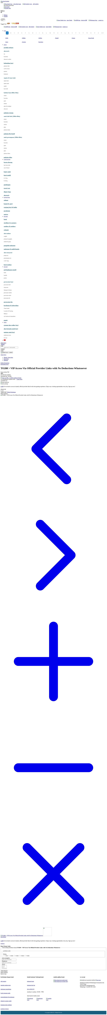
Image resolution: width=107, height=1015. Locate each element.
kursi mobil (7, 175)
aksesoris (6, 109)
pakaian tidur (7, 66)
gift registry (36, 4)
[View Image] (47, 935)
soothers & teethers (10, 226)
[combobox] (9, 347)
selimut (6, 200)
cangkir (5, 236)
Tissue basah (6, 308)
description (3, 937)
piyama (5, 71)
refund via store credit (6, 1001)
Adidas (23, 38)
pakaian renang (8, 113)
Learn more (19, 379)
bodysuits (6, 74)
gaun (5, 100)
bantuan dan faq (31, 985)
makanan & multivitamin (11, 249)
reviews (2, 943)
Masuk (2, 344)
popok (6, 320)
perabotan (7, 211)
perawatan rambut (8, 292)
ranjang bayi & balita (10, 207)
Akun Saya (3, 343)
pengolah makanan (9, 245)
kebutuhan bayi (8, 63)
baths (5, 272)
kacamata (6, 56)
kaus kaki (6, 88)
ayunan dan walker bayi (11, 325)
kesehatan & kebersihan (11, 305)
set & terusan (7, 68)
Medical (5, 313)
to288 (2, 386)
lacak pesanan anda (5, 993)
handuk (5, 275)
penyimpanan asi (7, 258)
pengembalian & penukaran (7, 997)
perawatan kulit (7, 284)
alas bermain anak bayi (11, 329)
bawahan (6, 98)
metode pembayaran (6, 985)
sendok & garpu (7, 241)
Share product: (4, 393)
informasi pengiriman (6, 989)
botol (5, 219)
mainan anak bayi (9, 332)
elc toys (5, 337)
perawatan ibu (8, 302)
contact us (100, 20)
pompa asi (6, 255)
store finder (69, 20)
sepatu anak (6, 83)
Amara (73, 38)
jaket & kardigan (7, 106)
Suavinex (40, 42)
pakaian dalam (7, 129)
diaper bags (7, 192)
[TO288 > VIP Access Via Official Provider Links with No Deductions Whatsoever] (22, 935)
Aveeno (24, 42)
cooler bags (6, 260)
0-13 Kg (5, 178)
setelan (5, 103)
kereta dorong (8, 162)
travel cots (7, 188)
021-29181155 (30, 989)
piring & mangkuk (8, 239)
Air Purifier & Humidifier (9, 316)
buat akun (6, 359)
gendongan (7, 184)
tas (4, 54)
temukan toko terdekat (6, 1005)
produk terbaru (8, 47)
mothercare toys (7, 335)
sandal (5, 86)
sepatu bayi (6, 80)
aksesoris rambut (7, 59)
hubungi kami (30, 981)
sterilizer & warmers (10, 223)
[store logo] (13, 24)
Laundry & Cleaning (8, 311)
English (6, 16)
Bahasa (5, 15)
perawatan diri (7, 298)
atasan (5, 95)
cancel (2, 349)
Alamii (56, 38)
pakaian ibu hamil (9, 134)
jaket (5, 127)
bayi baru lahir (7, 165)
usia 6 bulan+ (7, 167)
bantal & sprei (8, 204)
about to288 (84, 20)
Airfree (40, 38)
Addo (6, 38)
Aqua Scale (91, 38)
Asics (6, 42)
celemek (6, 230)
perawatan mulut (7, 295)
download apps (17, 4)
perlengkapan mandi (10, 270)
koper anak (7, 172)
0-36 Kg (5, 180)
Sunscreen (6, 287)
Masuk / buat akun (8, 357)
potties (5, 278)
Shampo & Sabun (8, 290)
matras (6, 214)
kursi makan (7, 264)
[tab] (53, 937)
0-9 (102, 33)
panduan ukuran (5, 1009)
